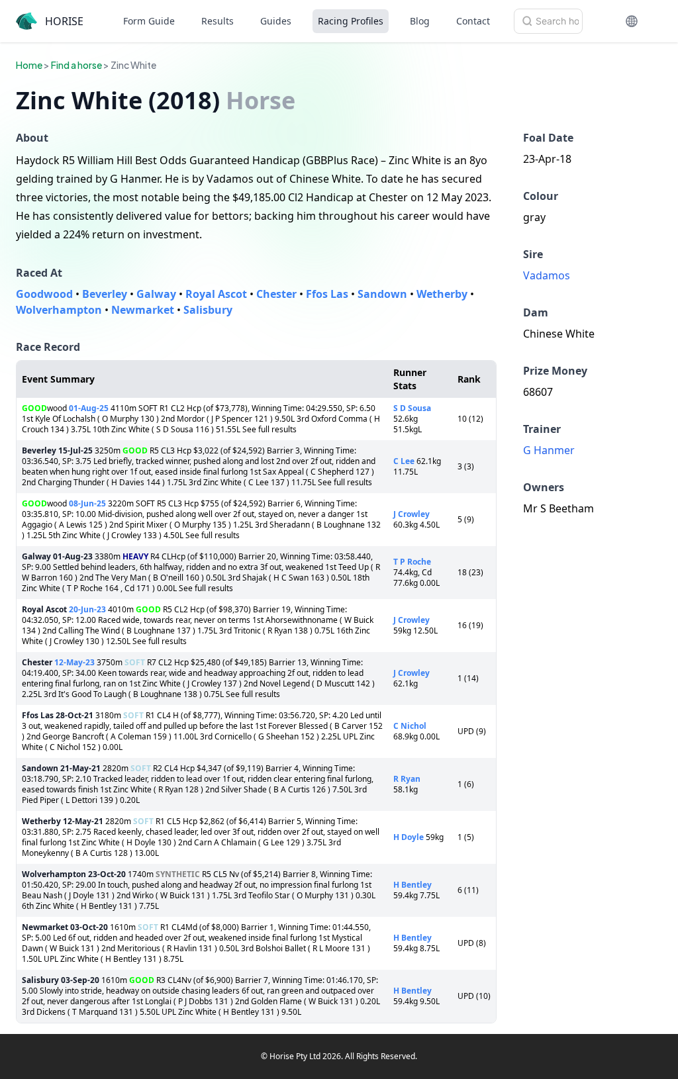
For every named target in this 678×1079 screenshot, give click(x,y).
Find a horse (76, 65)
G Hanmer (549, 450)
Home (29, 65)
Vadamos (546, 275)
